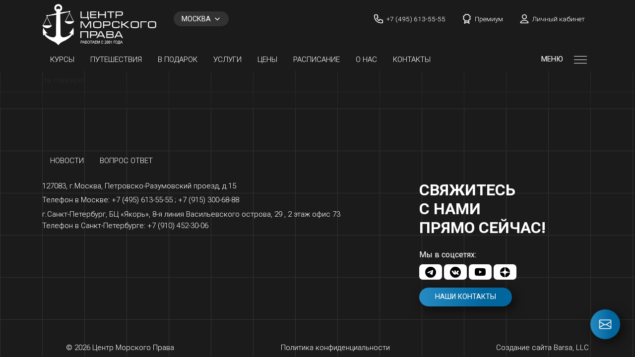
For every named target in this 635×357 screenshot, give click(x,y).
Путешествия (116, 59)
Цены (267, 59)
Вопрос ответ (126, 160)
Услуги (227, 59)
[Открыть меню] (580, 59)
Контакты (412, 59)
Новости (67, 160)
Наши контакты (465, 297)
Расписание (316, 59)
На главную (63, 80)
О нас (366, 59)
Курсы (62, 59)
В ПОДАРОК (177, 59)
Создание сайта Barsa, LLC (542, 347)
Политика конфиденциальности (335, 347)
